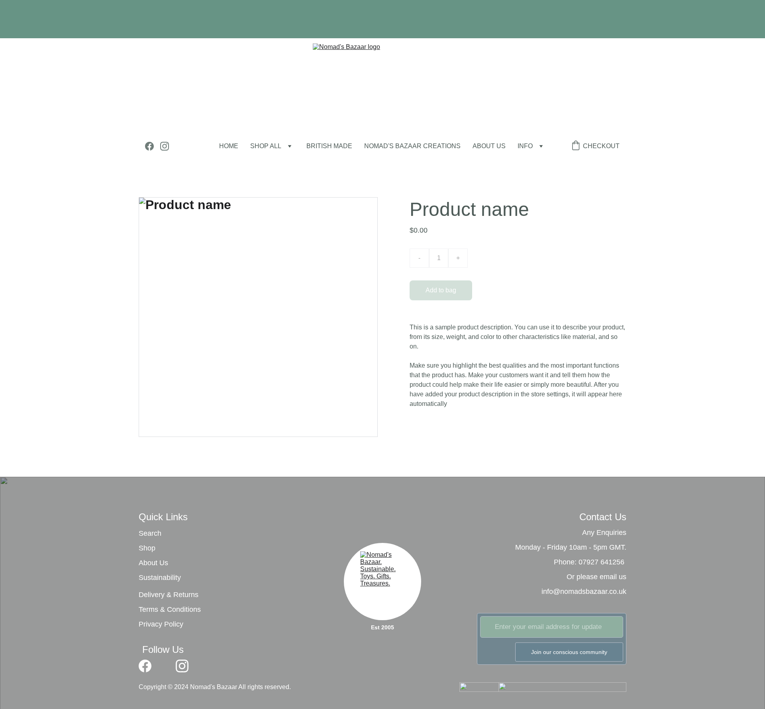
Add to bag (441, 290)
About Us (153, 563)
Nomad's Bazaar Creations (412, 146)
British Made (329, 146)
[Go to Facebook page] (152, 146)
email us (613, 577)
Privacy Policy (161, 624)
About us (489, 146)
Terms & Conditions (170, 609)
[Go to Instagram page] (164, 146)
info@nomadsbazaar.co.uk (583, 591)
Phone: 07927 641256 (589, 562)
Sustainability (160, 578)
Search (150, 533)
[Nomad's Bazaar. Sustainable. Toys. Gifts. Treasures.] (382, 579)
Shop (147, 548)
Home (228, 146)
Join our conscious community (569, 652)
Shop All (265, 146)
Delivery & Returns (168, 595)
